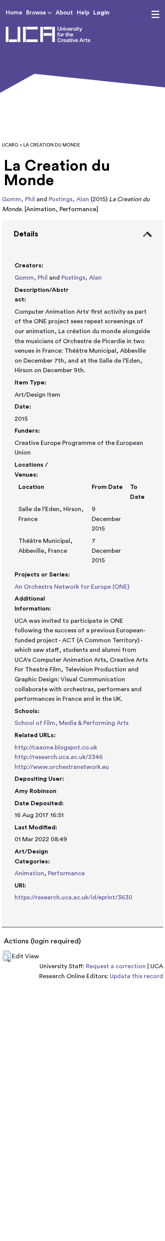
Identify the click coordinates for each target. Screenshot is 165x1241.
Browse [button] (37, 13)
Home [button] (14, 13)
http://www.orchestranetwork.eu (62, 767)
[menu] (155, 14)
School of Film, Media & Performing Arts (72, 723)
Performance (66, 873)
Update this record (136, 976)
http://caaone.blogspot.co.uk (56, 747)
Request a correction (116, 966)
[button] (6, 956)
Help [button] (83, 13)
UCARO (10, 145)
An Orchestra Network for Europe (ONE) (72, 587)
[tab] (82, 573)
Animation (29, 873)
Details (25, 234)
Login (101, 13)
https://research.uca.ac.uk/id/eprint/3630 (73, 897)
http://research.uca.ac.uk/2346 (59, 757)
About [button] (64, 13)
